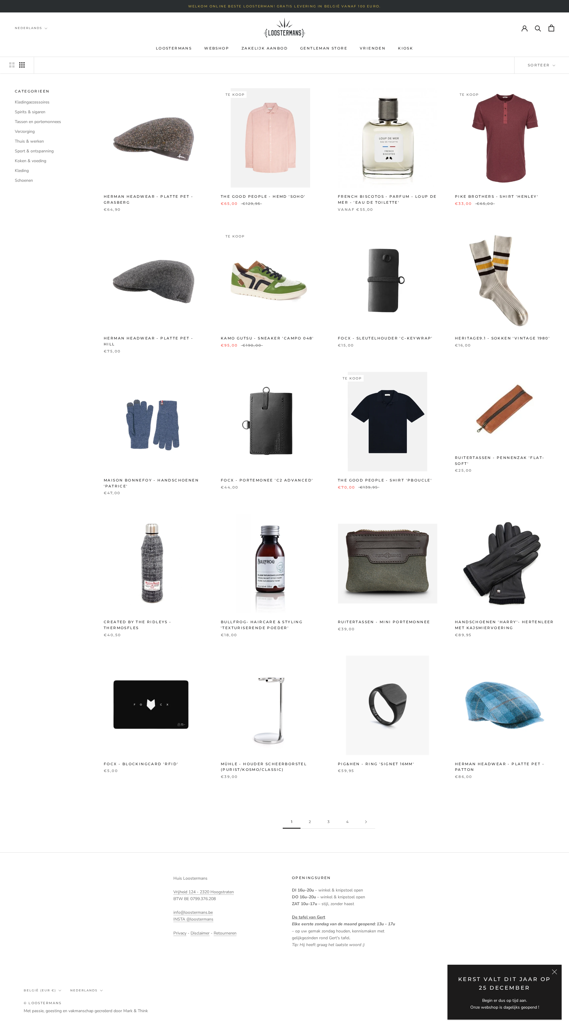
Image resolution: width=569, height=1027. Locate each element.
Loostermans (174, 48)
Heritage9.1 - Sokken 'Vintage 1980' (502, 338)
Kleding (22, 170)
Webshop (216, 48)
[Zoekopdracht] (538, 28)
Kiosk (405, 48)
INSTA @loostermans (193, 919)
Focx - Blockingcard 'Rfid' (141, 764)
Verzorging (25, 131)
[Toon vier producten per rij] (22, 65)
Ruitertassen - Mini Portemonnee (384, 622)
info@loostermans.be (193, 912)
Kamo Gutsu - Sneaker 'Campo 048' (267, 338)
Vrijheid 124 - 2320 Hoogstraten (203, 892)
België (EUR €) (40, 990)
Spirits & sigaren (30, 112)
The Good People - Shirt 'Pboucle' (385, 480)
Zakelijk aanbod (265, 48)
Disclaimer (200, 933)
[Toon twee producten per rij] (12, 65)
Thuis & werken (29, 141)
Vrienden (373, 48)
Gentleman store (323, 48)
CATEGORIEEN (32, 91)
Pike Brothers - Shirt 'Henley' (496, 196)
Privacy (179, 933)
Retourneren (225, 933)
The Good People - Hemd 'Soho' (263, 196)
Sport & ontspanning (34, 151)
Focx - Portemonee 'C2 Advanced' (267, 480)
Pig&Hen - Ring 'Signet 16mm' (376, 764)
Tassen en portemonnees (38, 122)
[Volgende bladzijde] (366, 822)
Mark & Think (135, 1011)
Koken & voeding (30, 161)
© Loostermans (43, 1003)
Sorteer (540, 65)
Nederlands (28, 28)
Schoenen (24, 180)
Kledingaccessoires (32, 102)
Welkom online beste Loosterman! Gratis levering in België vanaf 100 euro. (284, 6)
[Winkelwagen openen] (551, 28)
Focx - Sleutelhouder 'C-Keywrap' (385, 338)
